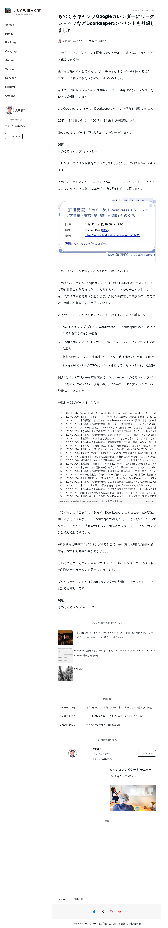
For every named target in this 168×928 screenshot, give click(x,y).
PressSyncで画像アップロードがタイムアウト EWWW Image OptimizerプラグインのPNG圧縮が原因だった (114, 653)
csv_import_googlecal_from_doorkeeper (79, 501)
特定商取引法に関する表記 (111, 923)
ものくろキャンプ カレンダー (77, 151)
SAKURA (78, 668)
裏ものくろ (120, 519)
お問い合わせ (134, 923)
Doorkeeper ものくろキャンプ (129, 377)
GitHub (118, 501)
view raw (150, 501)
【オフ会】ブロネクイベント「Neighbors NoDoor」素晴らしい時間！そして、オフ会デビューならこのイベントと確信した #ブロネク (114, 635)
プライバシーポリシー (84, 923)
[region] (107, 454)
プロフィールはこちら (15, 126)
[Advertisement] (107, 857)
